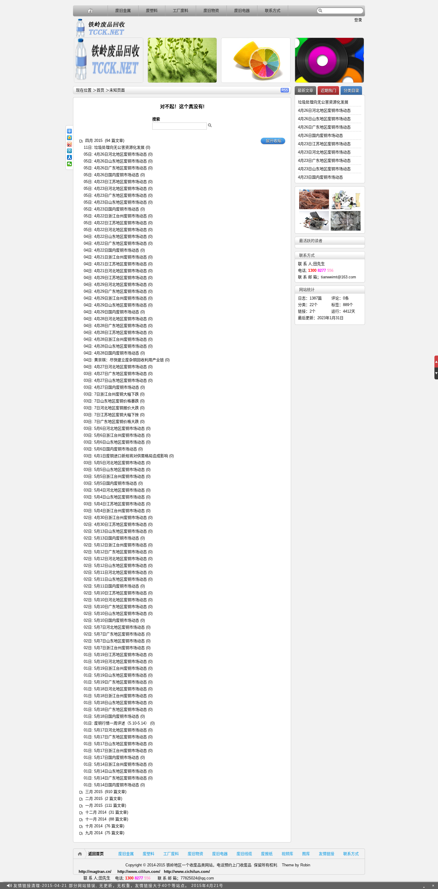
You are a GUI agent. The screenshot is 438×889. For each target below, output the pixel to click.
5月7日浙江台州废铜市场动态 (119, 648)
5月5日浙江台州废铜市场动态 (119, 476)
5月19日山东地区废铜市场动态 (120, 675)
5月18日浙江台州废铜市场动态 (120, 695)
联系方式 (272, 10)
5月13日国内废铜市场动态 (116, 538)
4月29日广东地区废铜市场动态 (120, 291)
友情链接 (326, 853)
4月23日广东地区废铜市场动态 (120, 195)
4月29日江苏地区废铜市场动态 (120, 277)
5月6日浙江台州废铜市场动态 (119, 435)
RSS (285, 90)
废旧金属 (123, 10)
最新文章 (305, 90)
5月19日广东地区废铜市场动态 (120, 682)
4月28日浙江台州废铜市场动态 (120, 339)
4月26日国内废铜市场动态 (116, 175)
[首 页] (90, 10)
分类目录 (351, 90)
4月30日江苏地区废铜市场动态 (120, 524)
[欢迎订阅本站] (425, 885)
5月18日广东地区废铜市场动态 (120, 709)
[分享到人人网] (69, 157)
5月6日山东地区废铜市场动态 (119, 442)
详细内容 (136, 85)
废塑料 (152, 10)
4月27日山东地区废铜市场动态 (120, 380)
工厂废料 (180, 10)
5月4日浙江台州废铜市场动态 (119, 510)
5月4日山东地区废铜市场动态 (119, 497)
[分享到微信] (69, 164)
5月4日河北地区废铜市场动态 (119, 490)
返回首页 (96, 853)
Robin (305, 865)
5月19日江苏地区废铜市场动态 (120, 654)
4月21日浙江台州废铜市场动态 (120, 257)
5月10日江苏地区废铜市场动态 (120, 593)
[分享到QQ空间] (69, 137)
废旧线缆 (244, 853)
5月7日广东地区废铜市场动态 (119, 634)
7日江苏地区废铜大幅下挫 (116, 414)
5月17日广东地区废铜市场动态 (120, 737)
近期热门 (328, 90)
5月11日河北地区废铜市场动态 (120, 572)
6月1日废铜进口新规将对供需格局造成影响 (131, 456)
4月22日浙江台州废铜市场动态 (120, 216)
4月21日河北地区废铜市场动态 (120, 271)
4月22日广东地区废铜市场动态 (120, 243)
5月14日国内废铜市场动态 (116, 785)
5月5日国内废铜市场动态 (115, 483)
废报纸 (267, 853)
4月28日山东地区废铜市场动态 (120, 346)
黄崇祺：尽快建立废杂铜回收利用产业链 (129, 360)
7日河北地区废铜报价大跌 (116, 408)
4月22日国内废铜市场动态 (116, 250)
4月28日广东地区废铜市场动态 (120, 325)
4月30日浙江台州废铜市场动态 (120, 517)
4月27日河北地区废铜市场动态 (120, 366)
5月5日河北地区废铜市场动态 (119, 462)
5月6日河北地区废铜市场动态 (119, 428)
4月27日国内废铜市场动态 (116, 387)
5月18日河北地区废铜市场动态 (120, 689)
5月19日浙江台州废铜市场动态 (120, 668)
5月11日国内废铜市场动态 (116, 586)
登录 (358, 20)
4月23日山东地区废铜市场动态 (120, 202)
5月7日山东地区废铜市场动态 (119, 641)
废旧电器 (242, 10)
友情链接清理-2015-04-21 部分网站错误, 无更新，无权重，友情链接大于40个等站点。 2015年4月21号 (118, 885)
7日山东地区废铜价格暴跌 (116, 401)
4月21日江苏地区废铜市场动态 (120, 264)
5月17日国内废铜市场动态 (116, 757)
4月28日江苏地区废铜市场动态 (120, 332)
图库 (306, 853)
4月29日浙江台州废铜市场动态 (120, 298)
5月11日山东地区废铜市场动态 (120, 579)
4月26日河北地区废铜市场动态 (120, 154)
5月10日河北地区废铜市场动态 (120, 600)
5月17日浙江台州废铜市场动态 (120, 750)
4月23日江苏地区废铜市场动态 (120, 181)
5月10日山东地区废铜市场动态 (120, 613)
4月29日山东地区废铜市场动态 (120, 305)
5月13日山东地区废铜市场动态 (120, 531)
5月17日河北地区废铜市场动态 (120, 730)
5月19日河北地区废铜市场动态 (120, 661)
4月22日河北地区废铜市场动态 (120, 229)
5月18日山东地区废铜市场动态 (120, 702)
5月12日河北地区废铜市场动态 (120, 558)
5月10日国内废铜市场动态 (116, 620)
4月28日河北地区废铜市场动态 (120, 318)
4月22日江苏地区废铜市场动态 (120, 223)
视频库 (287, 853)
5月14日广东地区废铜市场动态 (120, 778)
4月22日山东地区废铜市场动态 (120, 236)
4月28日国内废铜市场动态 (116, 353)
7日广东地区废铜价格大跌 (116, 421)
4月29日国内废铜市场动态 (116, 312)
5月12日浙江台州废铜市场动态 (120, 545)
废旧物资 (211, 10)
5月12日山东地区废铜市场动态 (120, 565)
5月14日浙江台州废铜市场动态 (120, 764)
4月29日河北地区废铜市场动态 (120, 284)
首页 (100, 90)
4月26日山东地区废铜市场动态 (120, 161)
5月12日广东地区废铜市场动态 (120, 552)
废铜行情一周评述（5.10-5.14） (121, 723)
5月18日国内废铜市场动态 (116, 716)
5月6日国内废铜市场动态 (115, 449)
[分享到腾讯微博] (69, 150)
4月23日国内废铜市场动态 (116, 209)
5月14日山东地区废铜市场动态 (120, 771)
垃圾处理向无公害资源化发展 (119, 147)
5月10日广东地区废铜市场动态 (120, 606)
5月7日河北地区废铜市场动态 (119, 627)
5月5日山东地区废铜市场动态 (119, 469)
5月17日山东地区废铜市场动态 (120, 743)
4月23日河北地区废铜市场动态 (120, 188)
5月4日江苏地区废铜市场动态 (119, 504)
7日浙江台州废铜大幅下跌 (116, 394)
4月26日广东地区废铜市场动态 (120, 168)
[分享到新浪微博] (69, 144)
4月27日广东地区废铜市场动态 (120, 373)
